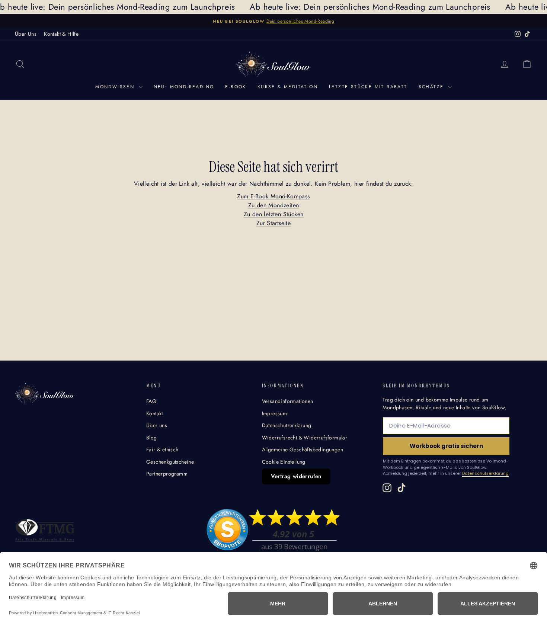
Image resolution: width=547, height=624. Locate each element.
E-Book (235, 86)
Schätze (432, 86)
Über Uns (25, 34)
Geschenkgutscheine (170, 461)
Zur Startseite (273, 223)
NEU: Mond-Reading (184, 86)
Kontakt (154, 413)
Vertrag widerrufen (296, 476)
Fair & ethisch (162, 449)
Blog (151, 437)
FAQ (151, 401)
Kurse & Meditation (287, 86)
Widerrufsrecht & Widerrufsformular (305, 437)
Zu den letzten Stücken (274, 214)
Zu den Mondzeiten (273, 205)
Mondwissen (116, 86)
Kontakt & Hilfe (61, 34)
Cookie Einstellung (284, 461)
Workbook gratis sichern (446, 446)
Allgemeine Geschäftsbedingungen (302, 449)
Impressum (274, 413)
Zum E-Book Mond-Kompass (273, 196)
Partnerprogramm (167, 473)
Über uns (156, 425)
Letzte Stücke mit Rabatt (368, 86)
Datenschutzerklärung (286, 425)
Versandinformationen (287, 401)
